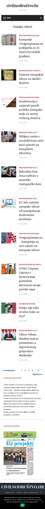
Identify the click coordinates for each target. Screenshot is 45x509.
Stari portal (9, 492)
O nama (19, 492)
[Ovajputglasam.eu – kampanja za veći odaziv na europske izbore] (8, 238)
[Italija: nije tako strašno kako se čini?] (8, 308)
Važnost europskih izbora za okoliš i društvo (31, 79)
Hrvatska (22, 35)
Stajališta (37, 71)
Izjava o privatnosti (30, 492)
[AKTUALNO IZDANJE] (19, 454)
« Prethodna (8, 370)
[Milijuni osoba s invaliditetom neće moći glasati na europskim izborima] (8, 137)
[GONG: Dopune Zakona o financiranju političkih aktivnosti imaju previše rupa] (8, 269)
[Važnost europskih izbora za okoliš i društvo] (8, 75)
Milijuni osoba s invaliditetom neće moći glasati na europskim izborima (31, 145)
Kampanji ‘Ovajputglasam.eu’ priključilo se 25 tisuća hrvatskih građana (31, 48)
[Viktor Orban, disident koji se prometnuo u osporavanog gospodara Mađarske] (8, 335)
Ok (22, 505)
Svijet (35, 132)
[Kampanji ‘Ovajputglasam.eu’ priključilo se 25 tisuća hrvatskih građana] (8, 40)
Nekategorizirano (32, 35)
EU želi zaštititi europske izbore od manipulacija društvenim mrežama (29, 211)
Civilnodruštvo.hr (23, 5)
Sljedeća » (37, 374)
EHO (20, 304)
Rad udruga (37, 264)
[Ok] (42, 502)
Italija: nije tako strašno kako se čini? (29, 312)
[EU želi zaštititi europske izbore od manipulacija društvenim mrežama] (8, 203)
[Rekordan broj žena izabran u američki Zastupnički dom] (8, 172)
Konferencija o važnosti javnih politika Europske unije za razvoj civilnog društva (30, 110)
